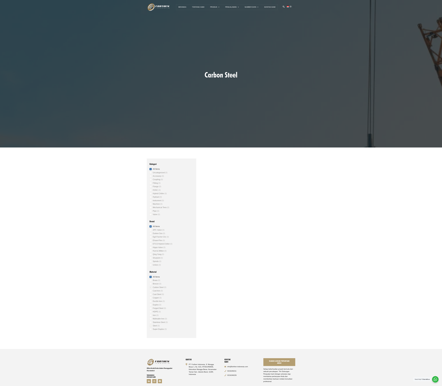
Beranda (182, 7)
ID (290, 7)
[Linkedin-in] (149, 381)
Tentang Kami (198, 7)
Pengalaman (231, 7)
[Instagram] (154, 381)
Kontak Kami (269, 7)
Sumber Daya (250, 7)
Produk (213, 7)
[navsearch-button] (283, 7)
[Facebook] (160, 381)
